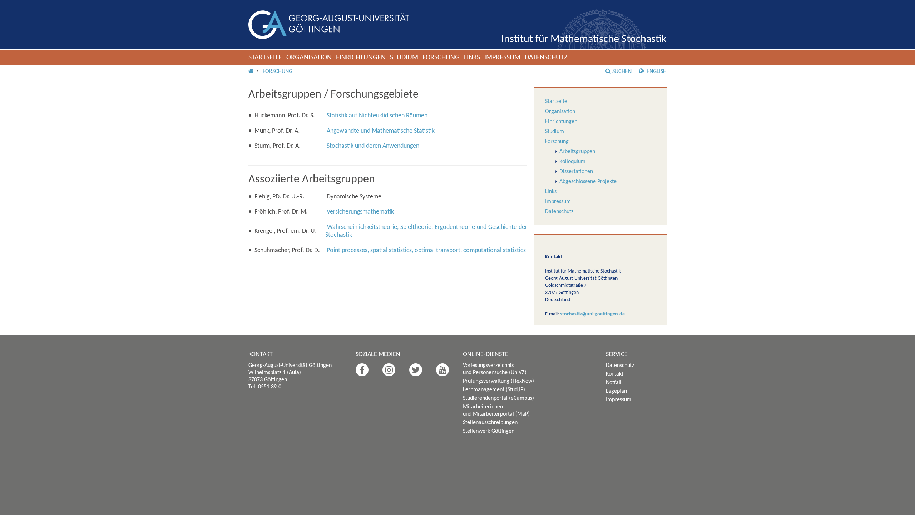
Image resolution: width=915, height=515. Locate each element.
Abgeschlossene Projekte (588, 182)
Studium (404, 57)
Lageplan (616, 391)
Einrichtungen (361, 57)
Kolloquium (572, 162)
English (656, 71)
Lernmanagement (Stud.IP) (494, 390)
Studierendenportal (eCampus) (498, 398)
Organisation (309, 57)
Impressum (502, 57)
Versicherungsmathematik (360, 212)
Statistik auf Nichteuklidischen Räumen (377, 115)
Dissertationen (576, 172)
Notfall (614, 383)
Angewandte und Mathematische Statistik (381, 131)
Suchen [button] (622, 71)
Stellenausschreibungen (490, 423)
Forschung (441, 57)
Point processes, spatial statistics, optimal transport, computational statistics (426, 250)
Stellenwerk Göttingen (488, 431)
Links (472, 57)
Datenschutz (546, 57)
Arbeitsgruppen (577, 151)
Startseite (265, 57)
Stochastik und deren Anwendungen (373, 146)
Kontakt (614, 374)
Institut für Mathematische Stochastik (584, 39)
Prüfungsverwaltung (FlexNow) (498, 381)
